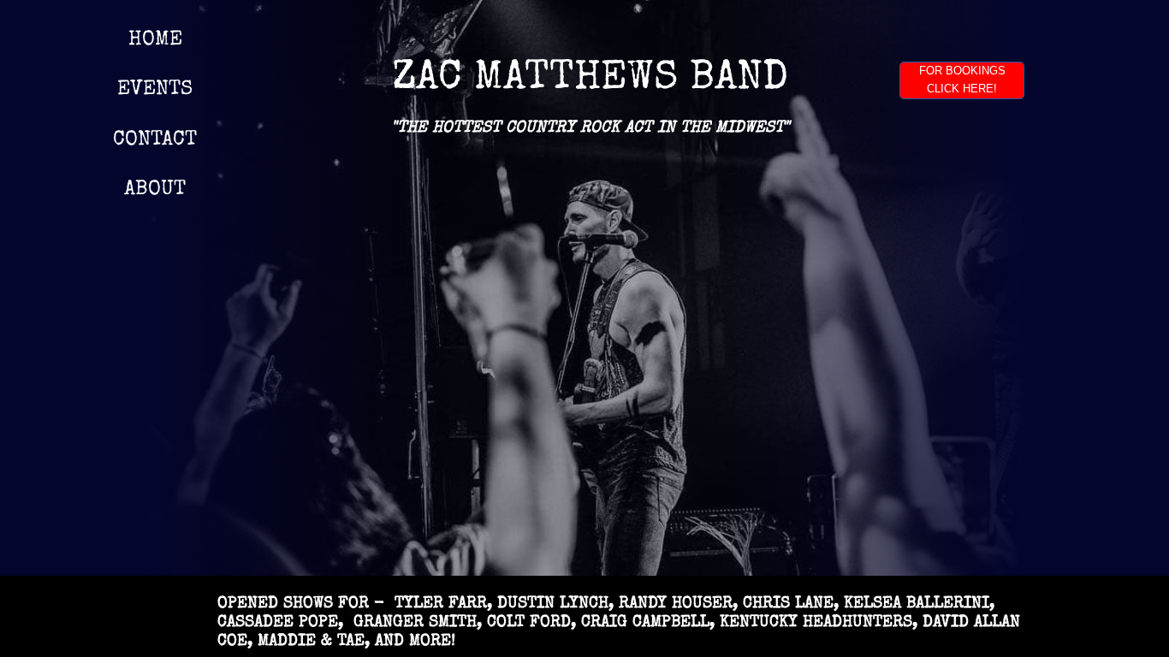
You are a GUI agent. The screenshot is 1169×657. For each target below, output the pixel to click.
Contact (155, 140)
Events (155, 90)
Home (155, 40)
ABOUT (155, 190)
